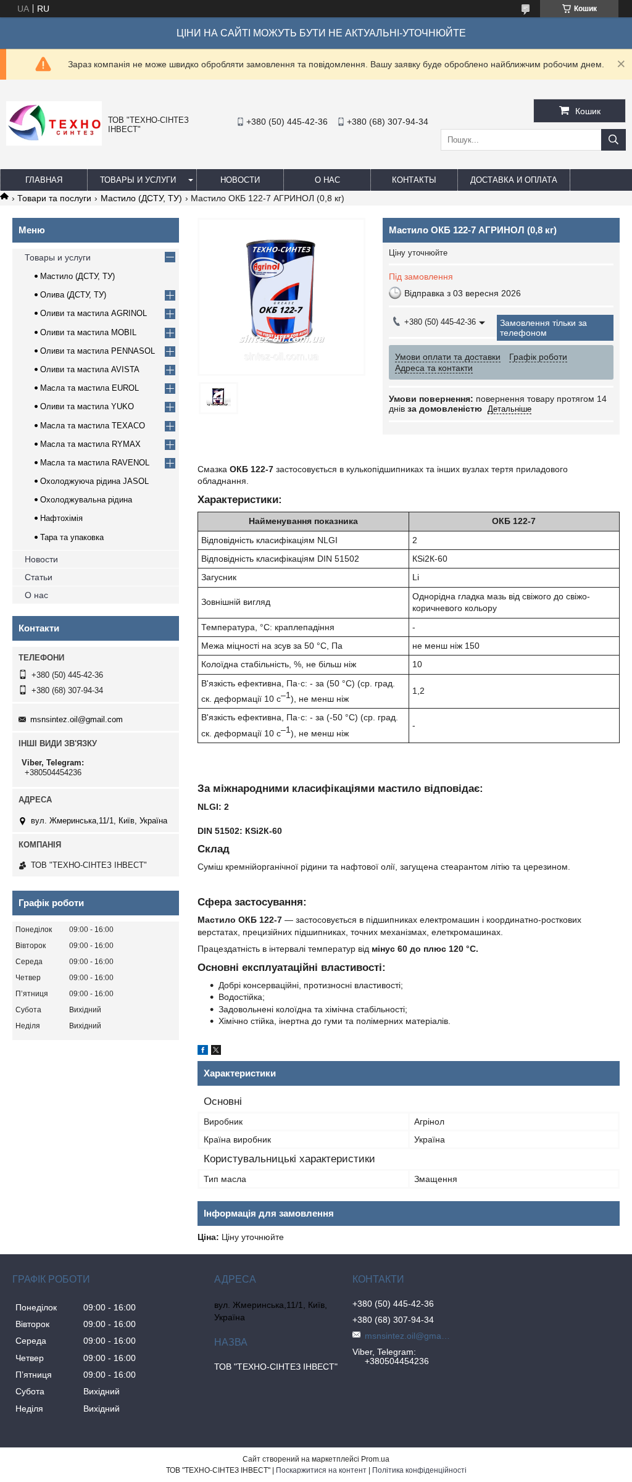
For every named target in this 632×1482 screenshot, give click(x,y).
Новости (240, 180)
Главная (43, 180)
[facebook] (203, 1052)
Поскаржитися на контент (321, 1470)
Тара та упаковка (72, 537)
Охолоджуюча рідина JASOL (94, 481)
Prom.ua (375, 1459)
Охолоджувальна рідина (86, 499)
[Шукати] (613, 140)
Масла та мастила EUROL (89, 388)
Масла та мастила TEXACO (92, 425)
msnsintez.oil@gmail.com (76, 719)
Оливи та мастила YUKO (87, 406)
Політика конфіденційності (419, 1470)
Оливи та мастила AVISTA (89, 369)
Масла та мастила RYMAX (90, 444)
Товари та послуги (54, 198)
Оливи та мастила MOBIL (88, 332)
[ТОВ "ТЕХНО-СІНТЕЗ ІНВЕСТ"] (54, 143)
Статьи (38, 577)
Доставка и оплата (513, 180)
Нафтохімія (61, 518)
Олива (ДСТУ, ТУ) (73, 294)
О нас (327, 180)
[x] (216, 1052)
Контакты (414, 180)
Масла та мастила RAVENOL (94, 462)
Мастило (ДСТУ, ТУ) (141, 198)
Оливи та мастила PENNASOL (97, 351)
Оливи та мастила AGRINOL (93, 313)
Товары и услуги (138, 180)
